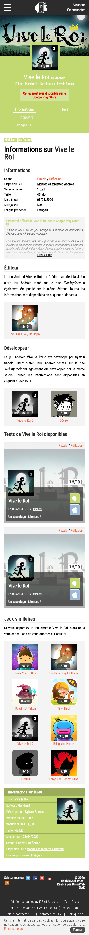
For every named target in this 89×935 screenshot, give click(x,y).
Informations (24, 109)
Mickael (37, 509)
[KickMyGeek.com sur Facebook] (35, 878)
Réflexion (55, 179)
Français (36, 855)
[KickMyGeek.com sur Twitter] (28, 878)
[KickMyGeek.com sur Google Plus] (42, 878)
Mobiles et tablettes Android (45, 849)
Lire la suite (44, 255)
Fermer (77, 930)
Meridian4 (10, 139)
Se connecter (76, 10)
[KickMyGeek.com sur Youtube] (49, 878)
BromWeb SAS (78, 886)
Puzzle (41, 179)
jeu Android (25, 139)
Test (64, 109)
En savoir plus (13, 929)
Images (24, 125)
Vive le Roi (18, 501)
